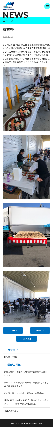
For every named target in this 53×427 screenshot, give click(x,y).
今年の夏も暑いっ (12, 411)
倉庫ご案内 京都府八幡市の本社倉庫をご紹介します (25, 373)
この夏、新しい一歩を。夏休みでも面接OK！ (25, 393)
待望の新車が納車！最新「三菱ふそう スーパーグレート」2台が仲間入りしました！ (26, 402)
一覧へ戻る (26, 338)
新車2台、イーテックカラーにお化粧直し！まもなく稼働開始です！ (26, 384)
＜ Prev (13, 330)
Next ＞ (40, 330)
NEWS (7, 357)
